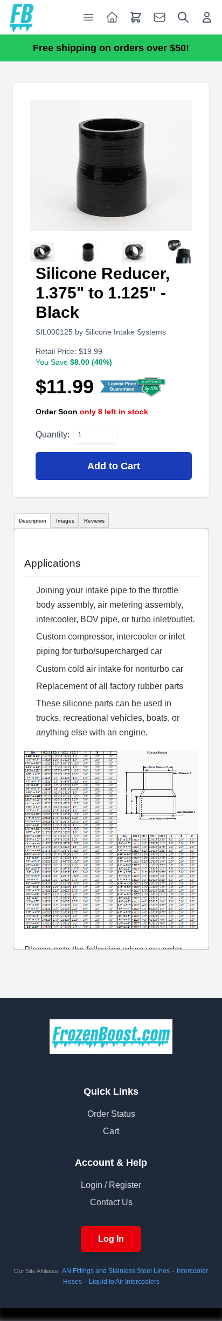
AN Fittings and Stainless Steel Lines (116, 1271)
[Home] (21, 17)
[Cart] (136, 17)
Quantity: (53, 434)
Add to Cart (113, 466)
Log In (111, 1238)
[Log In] (207, 17)
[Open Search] (183, 17)
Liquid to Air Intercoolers (124, 1281)
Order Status (111, 1113)
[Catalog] (112, 17)
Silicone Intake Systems (125, 332)
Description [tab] (32, 521)
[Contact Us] (159, 17)
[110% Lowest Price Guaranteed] (133, 387)
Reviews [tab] (94, 521)
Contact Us (111, 1202)
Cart (111, 1131)
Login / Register (111, 1185)
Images (65, 521)
